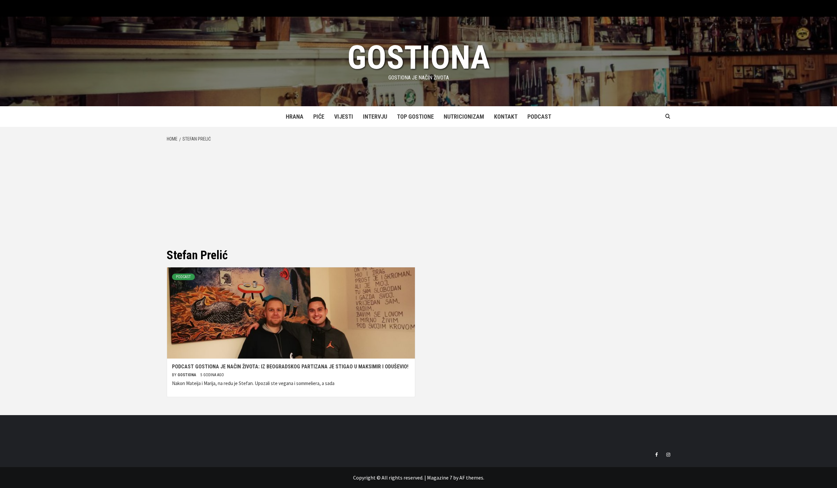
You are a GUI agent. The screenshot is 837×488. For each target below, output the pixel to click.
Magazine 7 (439, 477)
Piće (318, 116)
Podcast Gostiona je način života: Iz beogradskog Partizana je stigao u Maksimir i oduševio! (290, 366)
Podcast (539, 116)
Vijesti (343, 116)
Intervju (375, 116)
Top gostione (415, 116)
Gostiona (418, 57)
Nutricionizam (464, 116)
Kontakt (506, 116)
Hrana (294, 116)
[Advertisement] (418, 195)
